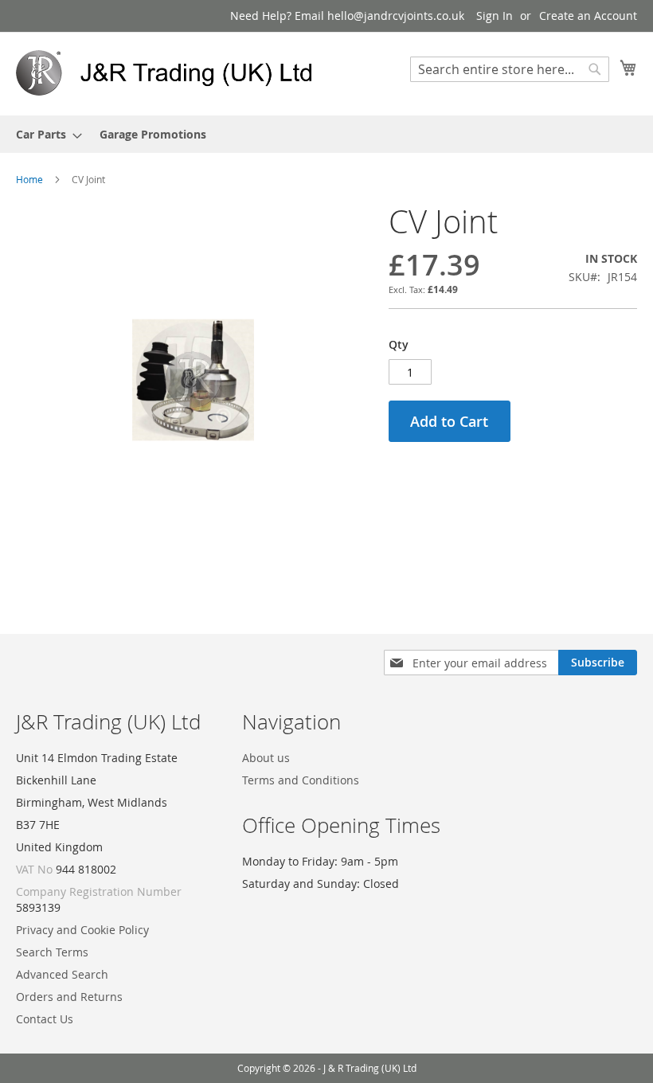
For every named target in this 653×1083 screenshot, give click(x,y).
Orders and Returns (69, 996)
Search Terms (52, 952)
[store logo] (171, 73)
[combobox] (509, 69)
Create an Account (588, 15)
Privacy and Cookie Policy (82, 929)
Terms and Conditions (300, 780)
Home (29, 179)
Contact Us (44, 1018)
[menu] (326, 134)
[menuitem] (44, 134)
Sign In (494, 15)
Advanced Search (62, 974)
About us (266, 757)
